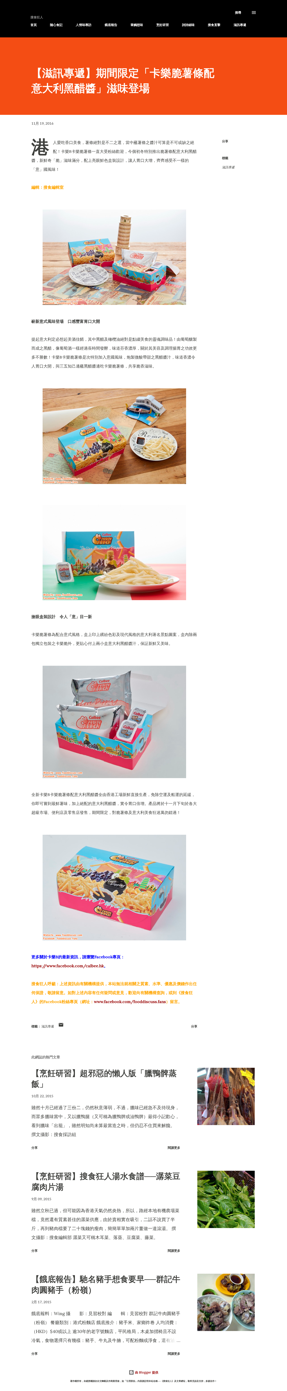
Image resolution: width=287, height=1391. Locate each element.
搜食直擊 (214, 25)
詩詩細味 (188, 25)
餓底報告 (111, 25)
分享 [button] (225, 141)
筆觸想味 (136, 25)
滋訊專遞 (240, 25)
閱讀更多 (174, 1147)
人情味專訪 (83, 25)
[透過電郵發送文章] (61, 1026)
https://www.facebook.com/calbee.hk (67, 965)
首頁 (33, 25)
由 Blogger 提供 (146, 1372)
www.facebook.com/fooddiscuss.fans (130, 1001)
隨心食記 (56, 25)
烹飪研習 (162, 25)
